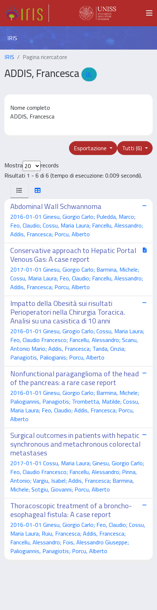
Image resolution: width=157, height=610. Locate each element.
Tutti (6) (132, 148)
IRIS (9, 57)
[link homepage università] (97, 13)
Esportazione (91, 148)
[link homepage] (26, 13)
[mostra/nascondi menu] (149, 13)
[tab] (19, 190)
